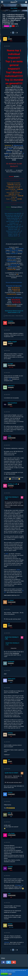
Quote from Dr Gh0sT (11, 773)
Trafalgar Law (19, 885)
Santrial (7, 942)
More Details (4, 974)
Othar (11, 148)
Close (10, 974)
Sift (18, 26)
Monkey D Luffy (19, 145)
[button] (2, 2)
